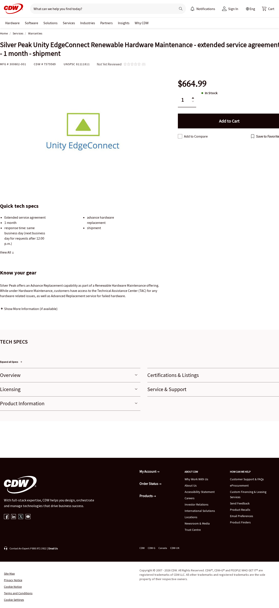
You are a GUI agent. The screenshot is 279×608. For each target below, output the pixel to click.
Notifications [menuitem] (205, 9)
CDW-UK (174, 548)
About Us (191, 485)
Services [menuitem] (69, 23)
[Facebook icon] (6, 517)
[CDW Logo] (12, 8)
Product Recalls (240, 510)
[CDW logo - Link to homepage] (12, 8)
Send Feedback (240, 503)
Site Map (9, 574)
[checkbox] (180, 136)
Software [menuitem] (31, 23)
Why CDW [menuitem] (142, 23)
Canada (162, 548)
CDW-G (151, 548)
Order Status (149, 483)
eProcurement (239, 485)
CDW (142, 548)
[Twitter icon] (20, 517)
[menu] (203, 8)
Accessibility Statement (200, 492)
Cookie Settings (14, 600)
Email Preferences (241, 516)
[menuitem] (192, 9)
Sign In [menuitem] (233, 9)
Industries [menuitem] (87, 23)
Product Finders (240, 522)
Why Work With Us (196, 479)
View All (6, 252)
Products (146, 496)
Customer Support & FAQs (247, 479)
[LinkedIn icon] (13, 517)
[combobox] (101, 8)
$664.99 (192, 84)
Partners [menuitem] (106, 23)
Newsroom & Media (197, 523)
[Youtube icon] (28, 517)
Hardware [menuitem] (12, 23)
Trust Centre (193, 530)
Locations (191, 517)
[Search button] (180, 8)
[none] (12, 23)
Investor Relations (196, 504)
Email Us (53, 548)
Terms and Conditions (18, 593)
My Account (148, 471)
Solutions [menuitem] (50, 23)
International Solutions (200, 511)
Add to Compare (196, 136)
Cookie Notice (13, 587)
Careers (189, 498)
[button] (268, 8)
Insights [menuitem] (123, 23)
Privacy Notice (13, 580)
